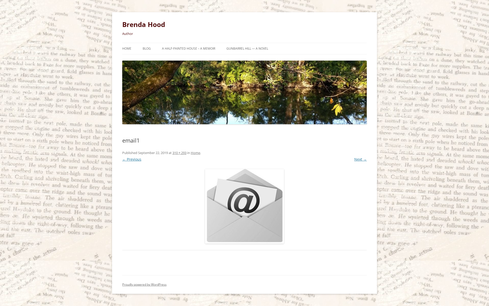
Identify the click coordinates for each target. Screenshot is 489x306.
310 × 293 (179, 152)
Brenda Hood (143, 24)
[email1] (244, 206)
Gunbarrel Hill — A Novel (247, 48)
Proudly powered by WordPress (144, 284)
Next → (360, 159)
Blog (147, 48)
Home (126, 48)
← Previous (131, 159)
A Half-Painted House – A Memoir (188, 48)
